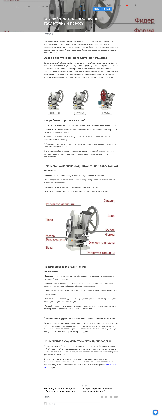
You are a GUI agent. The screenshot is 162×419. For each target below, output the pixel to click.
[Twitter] (106, 397)
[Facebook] (102, 397)
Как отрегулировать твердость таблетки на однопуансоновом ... (61, 389)
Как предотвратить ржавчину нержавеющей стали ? (97, 389)
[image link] (81, 5)
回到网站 (47, 397)
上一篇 (47, 386)
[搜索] (135, 5)
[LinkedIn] (111, 397)
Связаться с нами (102, 9)
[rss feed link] (117, 397)
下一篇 (84, 386)
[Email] (115, 397)
